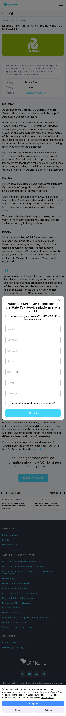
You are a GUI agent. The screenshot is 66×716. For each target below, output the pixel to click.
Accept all (33, 703)
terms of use (30, 403)
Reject (17, 710)
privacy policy (47, 403)
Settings (48, 710)
